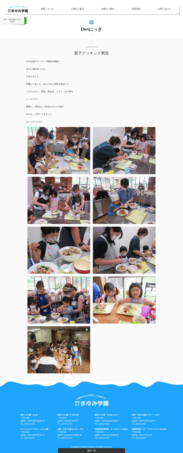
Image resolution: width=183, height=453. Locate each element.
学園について (47, 9)
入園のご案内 (77, 9)
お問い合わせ (164, 9)
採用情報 (136, 9)
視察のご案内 (107, 9)
